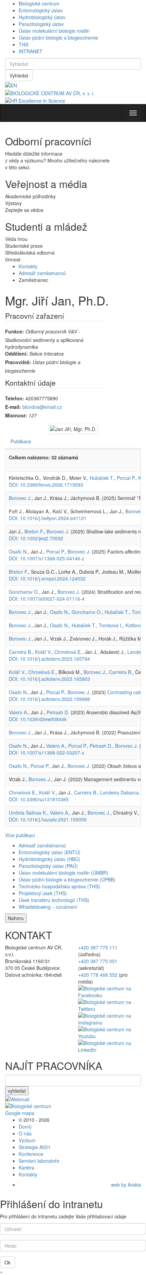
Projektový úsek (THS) (43, 893)
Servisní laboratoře (39, 1160)
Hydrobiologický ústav (42, 17)
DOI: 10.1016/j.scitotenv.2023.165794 (49, 658)
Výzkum (27, 1140)
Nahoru (16, 918)
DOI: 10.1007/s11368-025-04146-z (46, 558)
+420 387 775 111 (97, 947)
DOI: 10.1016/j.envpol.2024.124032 (47, 578)
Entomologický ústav (41, 10)
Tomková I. (111, 625)
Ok (7, 1262)
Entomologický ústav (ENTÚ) (49, 852)
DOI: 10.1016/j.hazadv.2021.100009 (48, 819)
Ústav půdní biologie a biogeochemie (58, 37)
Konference (31, 1153)
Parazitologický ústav (41, 23)
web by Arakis (126, 1184)
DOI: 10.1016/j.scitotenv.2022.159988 (49, 699)
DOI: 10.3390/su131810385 (39, 799)
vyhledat (17, 1090)
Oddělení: (16, 353)
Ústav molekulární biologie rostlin (54, 30)
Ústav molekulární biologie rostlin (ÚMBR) (63, 872)
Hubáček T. (102, 477)
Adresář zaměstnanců (42, 273)
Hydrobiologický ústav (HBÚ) (49, 859)
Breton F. (34, 531)
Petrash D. (58, 712)
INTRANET (30, 51)
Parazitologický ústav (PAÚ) (48, 865)
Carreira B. (20, 651)
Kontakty (28, 266)
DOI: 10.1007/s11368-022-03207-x (46, 752)
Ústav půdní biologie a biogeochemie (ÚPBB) (67, 879)
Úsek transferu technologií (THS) (54, 900)
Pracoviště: (18, 362)
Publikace (21, 441)
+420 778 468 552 (97, 974)
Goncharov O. (24, 591)
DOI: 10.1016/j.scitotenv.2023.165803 (49, 678)
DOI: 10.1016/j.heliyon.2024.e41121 (48, 518)
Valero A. (18, 712)
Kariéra (26, 1167)
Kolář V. (43, 651)
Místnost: (16, 415)
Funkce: (14, 331)
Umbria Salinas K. (28, 812)
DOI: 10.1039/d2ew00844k (38, 719)
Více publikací (20, 835)
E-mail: (13, 406)
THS (23, 44)
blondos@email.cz (42, 406)
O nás (25, 1133)
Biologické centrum (39, 3)
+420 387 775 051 (97, 961)
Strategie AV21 (35, 1147)
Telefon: (14, 398)
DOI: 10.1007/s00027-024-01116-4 (47, 598)
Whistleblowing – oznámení (48, 906)
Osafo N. (18, 551)
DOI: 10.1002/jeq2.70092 (36, 538)
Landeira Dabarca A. (122, 792)
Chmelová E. (68, 651)
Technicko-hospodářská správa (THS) (59, 886)
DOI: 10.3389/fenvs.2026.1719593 (46, 484)
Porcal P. (126, 477)
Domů (25, 1126)
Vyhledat (19, 75)
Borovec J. (20, 498)
